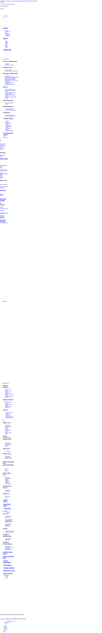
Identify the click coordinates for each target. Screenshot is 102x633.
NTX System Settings (8, 129)
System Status (5, 500)
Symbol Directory (11, 4)
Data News (7, 477)
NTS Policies (7, 526)
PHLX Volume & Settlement (8, 407)
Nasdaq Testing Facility (9, 531)
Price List (7, 122)
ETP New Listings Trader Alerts (8, 430)
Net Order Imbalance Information (11, 70)
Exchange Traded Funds (7, 34)
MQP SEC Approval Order (10, 78)
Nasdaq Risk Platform (9, 108)
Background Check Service (10, 116)
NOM (6, 42)
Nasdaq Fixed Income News (7, 491)
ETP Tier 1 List (8, 83)
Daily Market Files (9, 416)
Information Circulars (9, 82)
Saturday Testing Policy (9, 532)
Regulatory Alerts (7, 428)
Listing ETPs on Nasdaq (9, 84)
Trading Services (8, 516)
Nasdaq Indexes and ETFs (10, 79)
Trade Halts (8, 512)
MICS (6, 468)
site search (9, 618)
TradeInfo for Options (9, 64)
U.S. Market (5, 15)
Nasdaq (6, 30)
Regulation (5, 301)
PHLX (6, 44)
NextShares (7, 35)
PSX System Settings (10, 130)
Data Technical (8, 478)
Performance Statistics (7, 622)
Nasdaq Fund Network (7, 482)
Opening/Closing (8, 69)
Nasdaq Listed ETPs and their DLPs (12, 76)
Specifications (8, 125)
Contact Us (5, 629)
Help (4, 630)
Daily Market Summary (8, 415)
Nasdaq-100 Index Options (10, 89)
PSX (6, 32)
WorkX (6, 103)
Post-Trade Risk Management (10, 109)
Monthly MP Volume (10, 417)
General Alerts (8, 442)
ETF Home (7, 75)
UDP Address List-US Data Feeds (9, 548)
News (4, 420)
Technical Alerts (8, 426)
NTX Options (6, 41)
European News (8, 483)
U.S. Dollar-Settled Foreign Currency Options (10, 93)
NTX (7, 576)
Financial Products (7, 480)
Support (4, 511)
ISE (6, 45)
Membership (7, 49)
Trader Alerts (7, 425)
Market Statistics (6, 383)
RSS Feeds (7, 508)
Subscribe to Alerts (9, 570)
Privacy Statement (6, 628)
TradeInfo (7, 63)
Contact (7, 121)
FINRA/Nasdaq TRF (9, 102)
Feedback (7, 6)
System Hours (7, 565)
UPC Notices (7, 451)
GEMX (6, 46)
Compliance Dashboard (9, 114)
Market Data (5, 137)
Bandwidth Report (8, 549)
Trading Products (6, 58)
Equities (5, 28)
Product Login (6, 574)
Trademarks (5, 627)
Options (5, 38)
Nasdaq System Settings (8, 127)
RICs (6, 469)
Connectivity (5, 222)
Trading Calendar (8, 568)
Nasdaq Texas (8, 31)
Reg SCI (6, 470)
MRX (6, 47)
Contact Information (7, 561)
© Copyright (5, 626)
